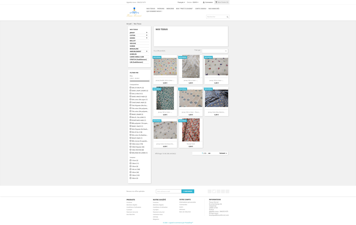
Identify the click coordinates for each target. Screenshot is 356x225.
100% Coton (137, 144)
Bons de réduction (185, 212)
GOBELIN (133, 54)
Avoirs (181, 207)
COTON (132, 35)
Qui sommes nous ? (154, 11)
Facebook (209, 191)
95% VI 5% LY (137, 132)
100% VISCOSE (138, 150)
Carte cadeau (200, 9)
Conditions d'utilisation (134, 207)
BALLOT (133, 41)
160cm (135, 178)
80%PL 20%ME (137, 114)
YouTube (223, 191)
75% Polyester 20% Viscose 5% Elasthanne (140, 105)
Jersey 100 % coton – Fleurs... (191, 112)
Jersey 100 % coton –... (191, 80)
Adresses (182, 209)
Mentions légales (132, 205)
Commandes (183, 204)
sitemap (155, 217)
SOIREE (132, 46)
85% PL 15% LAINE (139, 117)
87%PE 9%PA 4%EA (139, 120)
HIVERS (132, 38)
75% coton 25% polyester (140, 108)
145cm (135, 172)
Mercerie (170, 9)
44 (209, 153)
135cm (135, 166)
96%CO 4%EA (137, 138)
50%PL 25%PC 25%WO (140, 91)
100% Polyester (138, 147)
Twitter (214, 191)
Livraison (129, 202)
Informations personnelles (187, 202)
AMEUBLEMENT (135, 51)
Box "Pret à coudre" (184, 9)
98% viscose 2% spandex (140, 141)
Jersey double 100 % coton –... (165, 80)
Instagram (227, 191)
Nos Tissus (150, 9)
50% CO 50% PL (138, 88)
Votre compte (185, 200)
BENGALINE (134, 49)
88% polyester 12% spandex (140, 123)
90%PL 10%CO (137, 126)
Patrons (160, 9)
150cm (136, 175)
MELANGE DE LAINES (139, 153)
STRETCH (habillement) (138, 60)
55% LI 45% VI (137, 93)
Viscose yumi (191, 144)
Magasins (156, 219)
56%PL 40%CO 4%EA (139, 96)
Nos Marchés (214, 9)
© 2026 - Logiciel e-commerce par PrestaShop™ (178, 223)
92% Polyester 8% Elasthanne (140, 129)
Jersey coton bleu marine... (216, 112)
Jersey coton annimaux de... (165, 144)
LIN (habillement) (136, 62)
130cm (135, 163)
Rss (218, 191)
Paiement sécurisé (132, 212)
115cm (135, 160)
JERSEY (132, 33)
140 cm (136, 169)
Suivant (224, 153)
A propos (129, 209)
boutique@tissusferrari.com (219, 215)
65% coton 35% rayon (139, 99)
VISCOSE (133, 43)
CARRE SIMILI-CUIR (137, 57)
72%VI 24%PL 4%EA (139, 102)
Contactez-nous (158, 214)
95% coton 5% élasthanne (140, 135)
